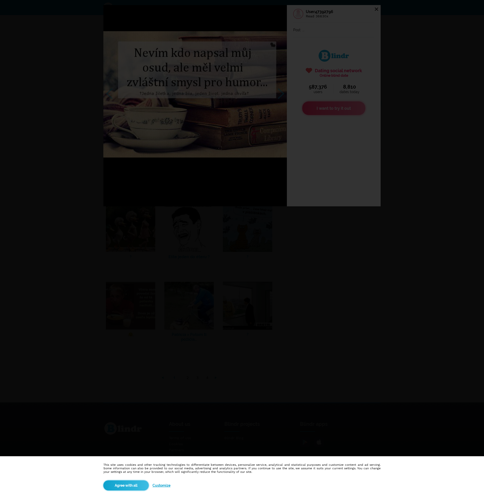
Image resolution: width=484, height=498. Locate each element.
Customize (161, 485)
